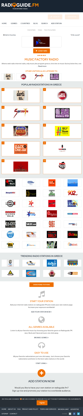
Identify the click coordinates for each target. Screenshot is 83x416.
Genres (14, 23)
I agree (42, 403)
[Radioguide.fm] (20, 6)
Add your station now (41, 312)
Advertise (74, 409)
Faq (19, 409)
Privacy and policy (30, 409)
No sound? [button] (76, 35)
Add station (56, 23)
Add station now (41, 381)
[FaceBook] (75, 413)
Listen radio (42, 51)
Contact (13, 414)
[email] (71, 413)
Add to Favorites (10, 35)
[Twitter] (79, 413)
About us (12, 409)
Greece (40, 30)
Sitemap (5, 414)
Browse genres (41, 338)
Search (44, 23)
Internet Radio (31, 30)
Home (5, 23)
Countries (25, 23)
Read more (42, 66)
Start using (41, 363)
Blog (35, 23)
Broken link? (63, 409)
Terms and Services (48, 409)
